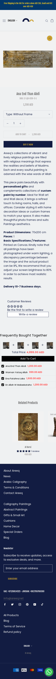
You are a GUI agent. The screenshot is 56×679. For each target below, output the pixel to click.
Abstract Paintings (15, 509)
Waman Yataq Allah (17, 372)
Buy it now (28, 144)
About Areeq (12, 470)
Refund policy (12, 632)
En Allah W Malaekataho (19, 384)
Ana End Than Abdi (16, 366)
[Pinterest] (27, 604)
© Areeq (28, 653)
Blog (6, 537)
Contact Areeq (13, 493)
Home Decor (12, 526)
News (7, 476)
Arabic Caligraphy (15, 482)
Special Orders (13, 532)
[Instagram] (20, 604)
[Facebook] (5, 604)
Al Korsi (28, 447)
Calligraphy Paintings (17, 504)
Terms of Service (14, 626)
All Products (11, 615)
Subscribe (12, 578)
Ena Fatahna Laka (15, 378)
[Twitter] (12, 604)
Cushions (9, 521)
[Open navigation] (4, 20)
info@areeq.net (14, 598)
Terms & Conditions (16, 487)
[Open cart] (52, 20)
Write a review (28, 314)
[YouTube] (34, 604)
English (11, 20)
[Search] (46, 20)
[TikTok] (42, 604)
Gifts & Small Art (14, 515)
